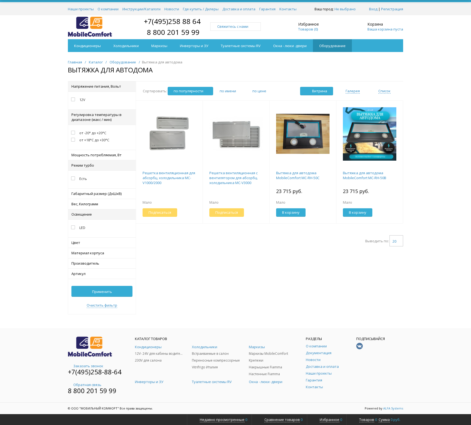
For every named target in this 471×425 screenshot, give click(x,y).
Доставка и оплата (238, 9)
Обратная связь (87, 384)
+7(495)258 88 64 (172, 21)
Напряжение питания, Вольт (96, 86)
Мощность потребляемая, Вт (96, 154)
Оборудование (332, 45)
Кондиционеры (87, 45)
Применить (102, 291)
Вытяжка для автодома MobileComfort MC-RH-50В (364, 175)
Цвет (75, 242)
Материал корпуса (87, 252)
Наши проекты (81, 9)
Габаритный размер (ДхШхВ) (96, 193)
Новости (171, 9)
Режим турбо (82, 165)
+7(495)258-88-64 (95, 371)
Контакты (288, 9)
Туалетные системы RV (241, 45)
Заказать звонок (88, 365)
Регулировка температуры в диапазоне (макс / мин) (96, 117)
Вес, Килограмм (84, 203)
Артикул (78, 273)
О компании (108, 9)
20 (394, 241)
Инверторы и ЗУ (194, 45)
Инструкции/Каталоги (141, 9)
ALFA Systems (393, 408)
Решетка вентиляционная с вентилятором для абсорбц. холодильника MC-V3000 (233, 177)
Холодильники (126, 45)
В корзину (291, 212)
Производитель (85, 263)
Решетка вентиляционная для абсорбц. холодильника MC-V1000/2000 (169, 177)
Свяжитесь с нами (232, 26)
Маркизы (159, 45)
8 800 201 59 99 (173, 32)
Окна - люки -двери (290, 45)
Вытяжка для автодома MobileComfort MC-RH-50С (297, 175)
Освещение (81, 214)
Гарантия (267, 9)
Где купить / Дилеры (201, 9)
